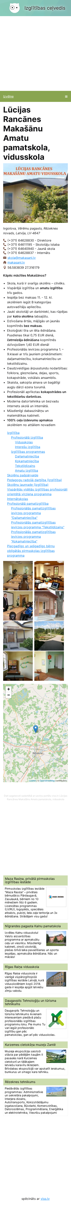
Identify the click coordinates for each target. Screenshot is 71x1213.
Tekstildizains (25, 466)
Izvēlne (8, 96)
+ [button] (8, 689)
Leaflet (32, 780)
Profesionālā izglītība (27, 437)
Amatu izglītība (26, 470)
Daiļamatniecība (27, 456)
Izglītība (13, 433)
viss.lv (45, 1199)
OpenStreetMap (47, 780)
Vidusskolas (24, 442)
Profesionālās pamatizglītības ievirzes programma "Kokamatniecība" (33, 536)
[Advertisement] (35, 53)
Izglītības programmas (28, 452)
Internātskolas (17, 499)
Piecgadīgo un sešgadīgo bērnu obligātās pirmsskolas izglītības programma (31, 550)
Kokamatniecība (27, 461)
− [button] (8, 695)
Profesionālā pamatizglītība (28, 503)
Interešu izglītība (27, 447)
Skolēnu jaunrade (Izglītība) (28, 485)
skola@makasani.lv (21, 258)
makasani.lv (16, 262)
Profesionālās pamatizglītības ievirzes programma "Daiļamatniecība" (33, 513)
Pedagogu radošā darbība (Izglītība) (34, 480)
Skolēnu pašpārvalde (22, 475)
